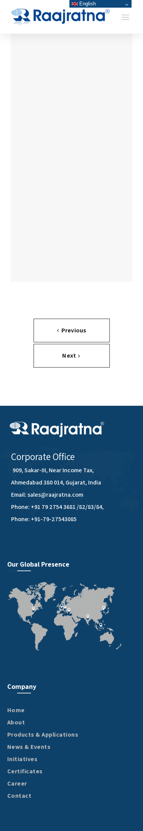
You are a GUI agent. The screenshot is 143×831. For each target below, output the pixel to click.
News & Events (29, 747)
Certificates (25, 771)
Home (16, 710)
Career (17, 783)
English (87, 3)
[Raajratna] (61, 17)
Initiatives (22, 759)
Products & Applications (43, 735)
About (16, 722)
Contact (19, 796)
